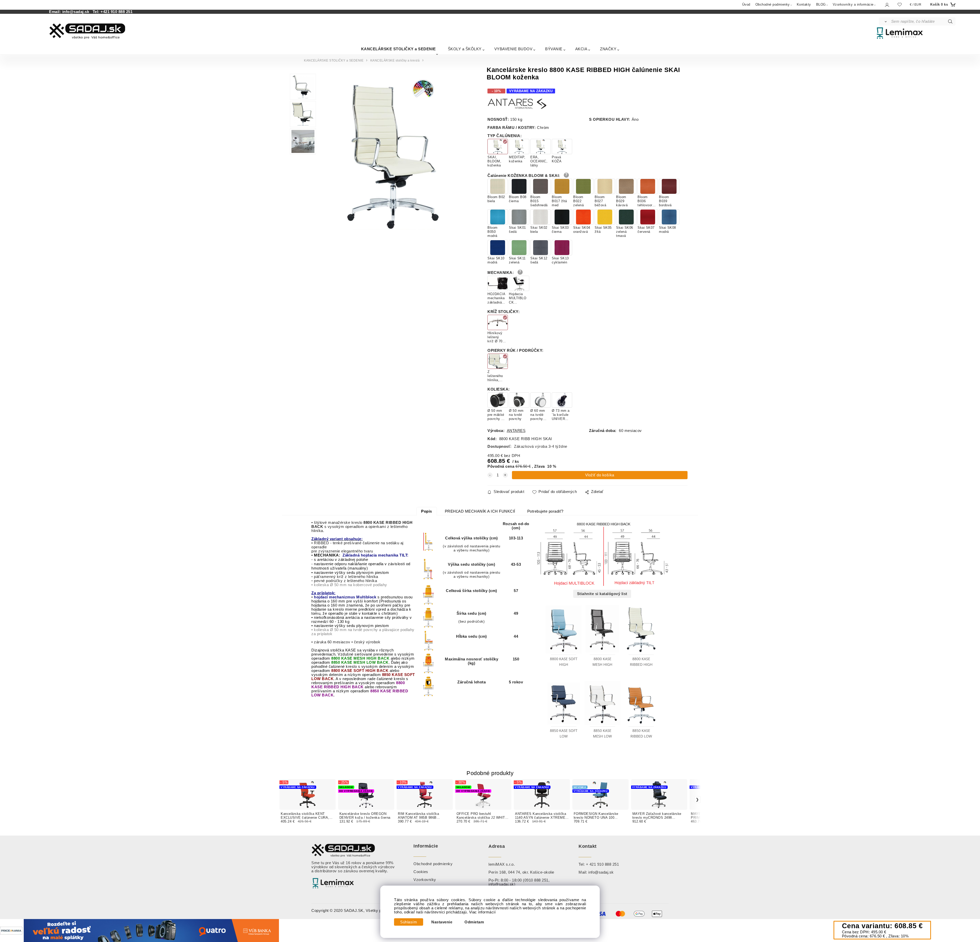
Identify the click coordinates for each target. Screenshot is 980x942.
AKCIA (581, 49)
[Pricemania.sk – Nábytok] (11, 930)
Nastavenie (441, 922)
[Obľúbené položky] (899, 4)
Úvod (746, 4)
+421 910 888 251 (116, 12)
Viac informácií (482, 912)
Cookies (420, 872)
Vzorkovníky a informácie (853, 4)
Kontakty (804, 4)
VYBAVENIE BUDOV (513, 49)
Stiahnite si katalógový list (602, 594)
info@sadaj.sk (77, 12)
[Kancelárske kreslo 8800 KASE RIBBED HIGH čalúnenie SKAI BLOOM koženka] (393, 153)
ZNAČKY (608, 49)
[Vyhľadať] (884, 21)
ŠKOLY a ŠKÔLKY (465, 49)
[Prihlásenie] (886, 5)
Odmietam (474, 922)
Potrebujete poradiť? (545, 511)
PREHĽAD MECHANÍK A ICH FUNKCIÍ (480, 511)
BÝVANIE (553, 49)
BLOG (821, 4)
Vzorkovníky (424, 880)
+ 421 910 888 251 (602, 864)
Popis (426, 511)
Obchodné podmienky (772, 4)
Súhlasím (408, 922)
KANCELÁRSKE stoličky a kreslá (395, 60)
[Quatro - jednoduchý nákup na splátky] (151, 930)
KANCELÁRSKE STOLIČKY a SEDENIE (398, 49)
